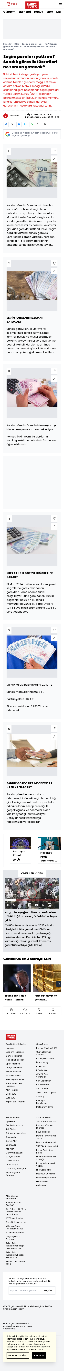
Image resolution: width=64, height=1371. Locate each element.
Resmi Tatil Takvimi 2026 (15, 1262)
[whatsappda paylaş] (32, 124)
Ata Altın (10, 1148)
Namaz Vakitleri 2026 (46, 1048)
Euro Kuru (10, 1097)
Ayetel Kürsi (11, 1121)
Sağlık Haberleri (13, 1071)
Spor (50, 12)
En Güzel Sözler (43, 1169)
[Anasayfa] (11, 1037)
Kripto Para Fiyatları (15, 1101)
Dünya (38, 12)
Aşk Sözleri (11, 1129)
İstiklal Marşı (42, 1062)
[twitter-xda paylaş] (12, 124)
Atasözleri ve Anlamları (12, 1197)
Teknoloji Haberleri (15, 1079)
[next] (59, 984)
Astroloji (40, 1096)
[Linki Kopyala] (45, 124)
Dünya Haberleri (14, 1067)
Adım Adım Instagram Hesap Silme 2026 (15, 1255)
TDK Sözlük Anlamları (46, 1121)
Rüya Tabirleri (43, 1131)
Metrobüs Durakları (45, 1173)
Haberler (7, 44)
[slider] (32, 900)
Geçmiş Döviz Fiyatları (13, 1238)
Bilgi (16, 44)
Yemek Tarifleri (13, 1117)
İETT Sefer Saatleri (14, 1218)
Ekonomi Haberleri (15, 1052)
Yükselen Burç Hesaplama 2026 (14, 1227)
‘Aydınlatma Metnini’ (17, 1349)
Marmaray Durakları (46, 1177)
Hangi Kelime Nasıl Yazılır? (45, 1164)
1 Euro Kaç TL (12, 1164)
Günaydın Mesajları (16, 1133)
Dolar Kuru (11, 1093)
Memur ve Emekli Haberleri (14, 1084)
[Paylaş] (54, 151)
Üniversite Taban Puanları (44, 1126)
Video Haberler (43, 1117)
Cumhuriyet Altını (14, 1152)
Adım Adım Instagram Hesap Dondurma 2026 (15, 1246)
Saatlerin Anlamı (14, 1125)
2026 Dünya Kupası (46, 1092)
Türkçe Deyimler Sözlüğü (13, 1204)
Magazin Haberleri (15, 1059)
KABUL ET (39, 1355)
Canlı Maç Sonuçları (16, 1168)
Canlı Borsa (42, 1044)
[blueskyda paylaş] (19, 124)
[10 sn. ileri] (53, 892)
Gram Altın (11, 1137)
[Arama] (4, 4)
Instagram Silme (44, 1107)
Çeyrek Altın (11, 1141)
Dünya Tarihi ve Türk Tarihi (46, 1137)
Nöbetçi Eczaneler (45, 1058)
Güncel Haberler (14, 1055)
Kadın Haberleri (13, 1075)
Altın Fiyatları (12, 1090)
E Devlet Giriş (42, 1070)
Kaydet (48, 1290)
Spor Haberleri (13, 1063)
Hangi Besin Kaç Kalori (44, 1151)
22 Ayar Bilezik (13, 1156)
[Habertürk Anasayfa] (32, 4)
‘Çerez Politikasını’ (38, 1346)
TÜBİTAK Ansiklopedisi (47, 1146)
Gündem (9, 12)
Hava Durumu (43, 1084)
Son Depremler (43, 1080)
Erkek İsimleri (42, 1181)
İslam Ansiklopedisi (46, 1142)
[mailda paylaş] (38, 124)
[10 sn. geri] (10, 892)
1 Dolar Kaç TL (12, 1160)
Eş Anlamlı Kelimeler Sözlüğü (46, 1158)
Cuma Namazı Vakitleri (43, 1053)
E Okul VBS (41, 1066)
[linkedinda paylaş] (25, 124)
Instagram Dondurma (41, 1101)
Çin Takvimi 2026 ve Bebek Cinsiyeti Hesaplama (16, 1212)
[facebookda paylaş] (6, 124)
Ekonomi (25, 12)
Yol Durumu (42, 1088)
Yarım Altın (11, 1145)
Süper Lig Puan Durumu (13, 1173)
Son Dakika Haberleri (16, 1044)
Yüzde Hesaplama (15, 1232)
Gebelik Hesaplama (16, 1222)
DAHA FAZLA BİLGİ (17, 1355)
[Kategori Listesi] (60, 4)
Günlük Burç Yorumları (42, 1075)
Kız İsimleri (41, 1185)
